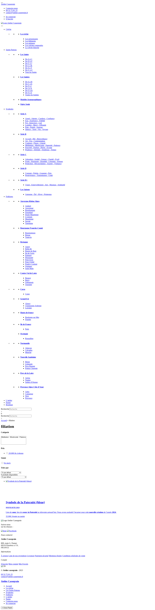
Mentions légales (55, 556)
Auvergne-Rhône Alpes (29, 201)
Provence (28, 398)
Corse (22, 289)
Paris (27, 329)
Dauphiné (29, 212)
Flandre (28, 319)
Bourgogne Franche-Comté (31, 228)
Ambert (28, 206)
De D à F (28, 61)
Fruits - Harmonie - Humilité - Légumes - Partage (44, 161)
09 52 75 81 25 (11, 10)
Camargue (29, 394)
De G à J (28, 64)
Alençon (28, 348)
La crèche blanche (32, 48)
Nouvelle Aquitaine (28, 357)
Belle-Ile (28, 249)
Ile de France (25, 324)
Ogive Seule (25, 104)
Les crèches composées (34, 45)
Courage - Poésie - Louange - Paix (38, 173)
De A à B (28, 82)
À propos (4, 556)
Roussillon (29, 338)
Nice (27, 396)
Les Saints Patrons (13, 590)
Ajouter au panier (18, 516)
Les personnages (31, 39)
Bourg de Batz (30, 251)
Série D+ (23, 180)
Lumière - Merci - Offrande (35, 125)
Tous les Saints (31, 72)
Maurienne (29, 219)
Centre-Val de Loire (28, 273)
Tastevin (28, 237)
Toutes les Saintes (32, 95)
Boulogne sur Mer (32, 317)
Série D (23, 168)
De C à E (28, 84)
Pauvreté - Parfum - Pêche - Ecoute (38, 148)
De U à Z (28, 70)
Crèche (8, 29)
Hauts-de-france (27, 313)
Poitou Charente (31, 368)
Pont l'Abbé (29, 262)
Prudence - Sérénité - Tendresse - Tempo (40, 150)
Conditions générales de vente (73, 556)
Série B (23, 134)
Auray (27, 247)
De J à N (28, 88)
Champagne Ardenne (33, 306)
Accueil (4, 420)
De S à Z (28, 93)
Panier (8, 403)
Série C (23, 155)
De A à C (28, 59)
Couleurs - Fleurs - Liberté (35, 143)
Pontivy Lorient (31, 264)
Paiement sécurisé (41, 556)
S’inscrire (9, 19)
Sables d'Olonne (31, 382)
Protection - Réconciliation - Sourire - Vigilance (43, 164)
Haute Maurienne (32, 215)
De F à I (28, 86)
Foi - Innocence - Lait (33, 123)
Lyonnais (28, 217)
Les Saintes (25, 77)
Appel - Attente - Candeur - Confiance (39, 119)
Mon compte (13, 564)
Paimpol (28, 255)
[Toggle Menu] (2, 2)
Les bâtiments (30, 41)
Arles (27, 392)
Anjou (27, 378)
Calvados (28, 350)
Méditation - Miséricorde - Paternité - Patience (42, 145)
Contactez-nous (12, 8)
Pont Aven (29, 260)
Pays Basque (30, 366)
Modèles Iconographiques (30, 100)
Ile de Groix (29, 253)
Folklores (9, 197)
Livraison (30, 556)
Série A (23, 114)
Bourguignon (30, 233)
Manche (28, 352)
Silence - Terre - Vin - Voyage (36, 129)
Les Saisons (25, 190)
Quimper (28, 266)
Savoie (27, 221)
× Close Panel (7, 608)
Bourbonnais (30, 210)
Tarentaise (29, 223)
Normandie (25, 343)
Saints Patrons (11, 50)
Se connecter (11, 17)
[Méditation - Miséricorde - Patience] (13, 437)
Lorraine (28, 308)
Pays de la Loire (27, 373)
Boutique (9, 405)
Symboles (9, 109)
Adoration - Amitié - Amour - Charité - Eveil (42, 159)
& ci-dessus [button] (16, 453)
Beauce (28, 278)
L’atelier (9, 400)
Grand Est (24, 299)
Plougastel (29, 258)
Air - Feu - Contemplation (35, 141)
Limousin (28, 364)
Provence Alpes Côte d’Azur (32, 387)
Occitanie (24, 334)
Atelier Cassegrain (8, 4)
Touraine (28, 285)
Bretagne (24, 242)
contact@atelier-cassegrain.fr (17, 13)
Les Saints (24, 54)
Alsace (27, 304)
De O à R (29, 90)
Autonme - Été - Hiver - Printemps (38, 194)
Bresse (27, 235)
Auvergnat (29, 208)
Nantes (28, 380)
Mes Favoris (23, 564)
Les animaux (30, 43)
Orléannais (29, 282)
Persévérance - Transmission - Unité (39, 175)
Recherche (5, 409)
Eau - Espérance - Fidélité (35, 121)
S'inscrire (4, 564)
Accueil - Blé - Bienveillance (36, 139)
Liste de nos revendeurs (18, 556)
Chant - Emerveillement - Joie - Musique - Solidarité (45, 185)
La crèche (24, 34)
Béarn (27, 362)
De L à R (28, 66)
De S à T (28, 68)
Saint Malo (29, 268)
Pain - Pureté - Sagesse (34, 127)
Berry (27, 280)
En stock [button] (7, 463)
